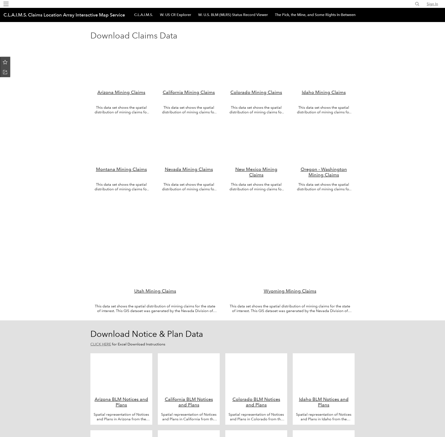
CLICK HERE (100, 344)
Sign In (432, 4)
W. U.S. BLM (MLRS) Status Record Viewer (233, 15)
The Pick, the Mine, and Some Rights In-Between (315, 15)
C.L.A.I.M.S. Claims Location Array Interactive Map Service (64, 15)
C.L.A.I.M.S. (143, 15)
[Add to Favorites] (5, 62)
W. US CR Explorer (175, 15)
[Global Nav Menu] (6, 4)
